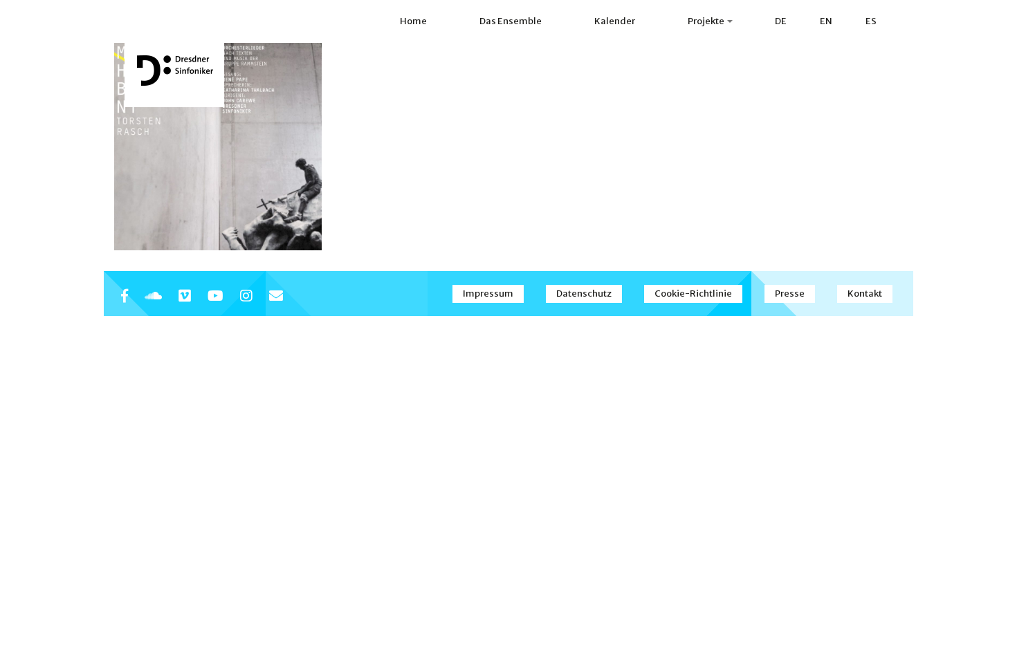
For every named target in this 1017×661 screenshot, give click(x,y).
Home (413, 21)
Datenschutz (584, 293)
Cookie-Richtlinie (693, 293)
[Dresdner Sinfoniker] (174, 70)
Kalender (614, 21)
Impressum (488, 293)
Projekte (707, 21)
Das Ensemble (510, 21)
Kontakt (865, 293)
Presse (790, 293)
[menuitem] (781, 21)
